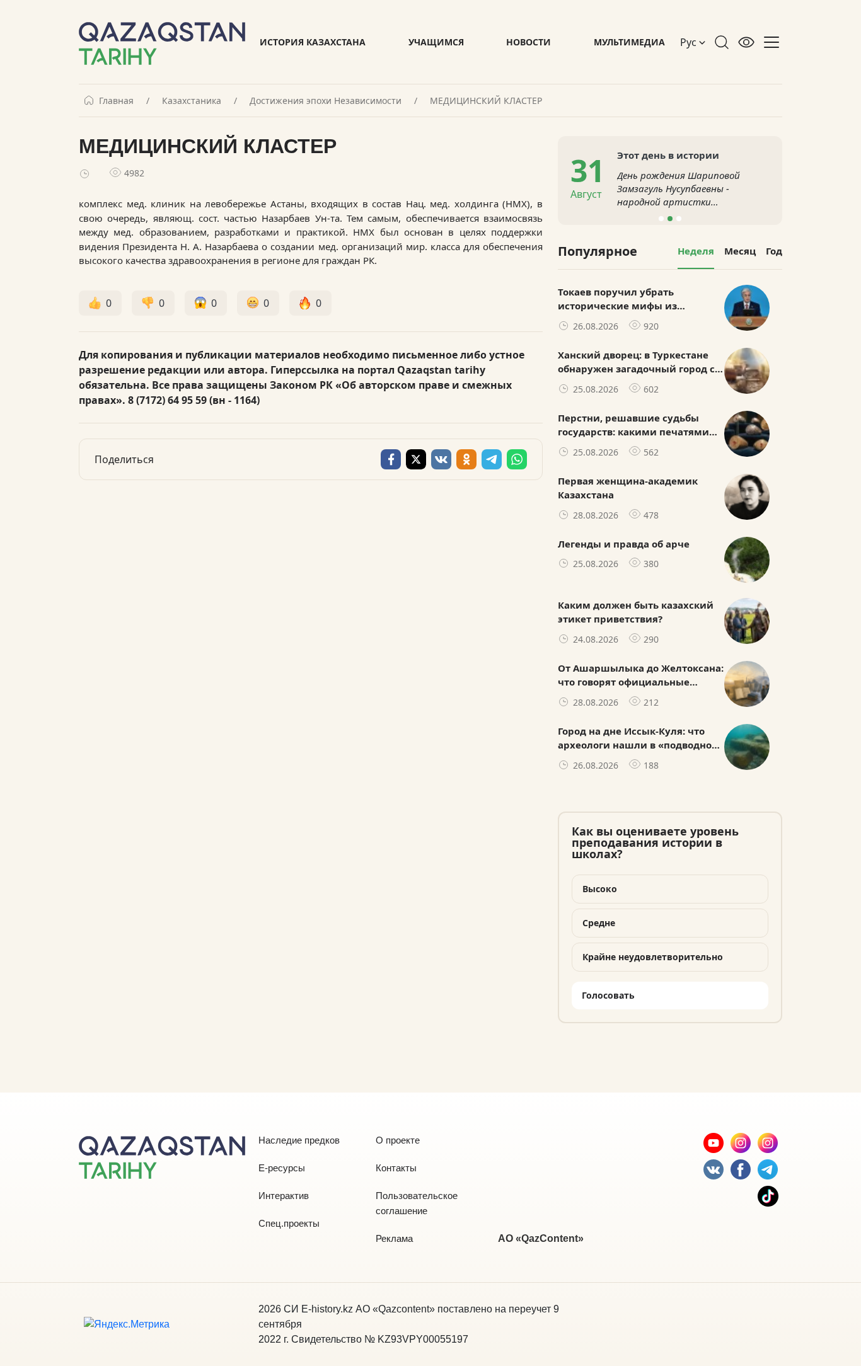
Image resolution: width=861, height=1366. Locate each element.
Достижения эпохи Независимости (326, 100)
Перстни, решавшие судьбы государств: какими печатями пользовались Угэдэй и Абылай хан (636, 425)
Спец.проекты (289, 1223)
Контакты (396, 1167)
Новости (528, 42)
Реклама (394, 1238)
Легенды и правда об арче (624, 543)
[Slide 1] (661, 218)
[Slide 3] (678, 218)
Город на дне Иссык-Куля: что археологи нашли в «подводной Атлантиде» (638, 738)
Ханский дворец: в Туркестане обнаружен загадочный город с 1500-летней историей (636, 362)
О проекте (398, 1140)
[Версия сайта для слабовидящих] (746, 42)
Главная (116, 100)
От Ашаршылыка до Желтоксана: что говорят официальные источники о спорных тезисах (641, 675)
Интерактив (283, 1195)
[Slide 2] (670, 218)
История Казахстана (313, 42)
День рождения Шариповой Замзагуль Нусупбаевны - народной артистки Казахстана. (678, 189)
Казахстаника (191, 100)
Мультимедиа (629, 42)
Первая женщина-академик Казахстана (628, 488)
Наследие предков (299, 1140)
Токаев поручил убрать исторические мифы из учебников (617, 299)
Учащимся (436, 42)
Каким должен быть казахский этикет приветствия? (636, 612)
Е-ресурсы (281, 1167)
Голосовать (608, 995)
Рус (689, 42)
